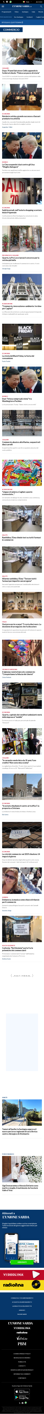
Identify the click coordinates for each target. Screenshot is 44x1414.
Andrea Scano (6, 959)
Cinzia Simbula (6, 677)
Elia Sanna (5, 814)
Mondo (40, 12)
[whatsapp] (10, 2)
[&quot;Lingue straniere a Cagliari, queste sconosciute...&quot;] (22, 473)
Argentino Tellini (7, 127)
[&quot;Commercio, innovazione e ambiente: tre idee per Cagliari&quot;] (22, 287)
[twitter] (4, 2)
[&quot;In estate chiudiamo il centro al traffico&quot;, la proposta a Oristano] (22, 787)
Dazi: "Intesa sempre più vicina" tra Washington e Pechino (17, 400)
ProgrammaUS (6, 12)
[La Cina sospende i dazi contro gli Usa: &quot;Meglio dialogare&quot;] (22, 145)
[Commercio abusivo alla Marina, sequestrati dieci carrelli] (22, 423)
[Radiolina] (22, 1285)
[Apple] (22, 1391)
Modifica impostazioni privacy (22, 1370)
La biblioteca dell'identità (22, 1306)
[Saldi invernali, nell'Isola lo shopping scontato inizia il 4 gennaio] (22, 191)
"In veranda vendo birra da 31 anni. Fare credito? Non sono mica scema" (19, 761)
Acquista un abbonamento (22, 1302)
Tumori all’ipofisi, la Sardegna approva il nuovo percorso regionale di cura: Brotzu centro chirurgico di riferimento (19, 1131)
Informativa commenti (22, 1374)
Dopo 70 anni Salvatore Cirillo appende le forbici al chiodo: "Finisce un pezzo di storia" (21, 71)
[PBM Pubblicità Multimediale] (22, 1343)
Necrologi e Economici (22, 1358)
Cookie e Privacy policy (22, 1354)
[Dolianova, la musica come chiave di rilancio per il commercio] (22, 880)
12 (29, 976)
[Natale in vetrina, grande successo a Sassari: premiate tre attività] (22, 97)
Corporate (22, 1378)
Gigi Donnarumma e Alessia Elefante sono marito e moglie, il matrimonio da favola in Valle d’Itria (20, 1187)
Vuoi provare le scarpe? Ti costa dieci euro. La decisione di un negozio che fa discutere (21, 625)
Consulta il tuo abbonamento (22, 1298)
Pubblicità (22, 1362)
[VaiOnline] (22, 1339)
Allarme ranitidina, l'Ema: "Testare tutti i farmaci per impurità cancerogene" (19, 579)
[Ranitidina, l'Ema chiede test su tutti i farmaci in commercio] (22, 518)
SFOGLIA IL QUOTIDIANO (12, 22)
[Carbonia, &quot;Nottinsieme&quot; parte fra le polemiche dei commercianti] (22, 929)
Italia (33, 12)
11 (26, 976)
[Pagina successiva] (11, 975)
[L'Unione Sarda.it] (22, 6)
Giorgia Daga (6, 269)
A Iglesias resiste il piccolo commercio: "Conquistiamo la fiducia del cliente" (18, 673)
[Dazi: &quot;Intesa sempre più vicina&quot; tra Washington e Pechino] (22, 380)
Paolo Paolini (6, 361)
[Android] (22, 1397)
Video (17, 12)
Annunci (22, 1310)
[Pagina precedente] (33, 975)
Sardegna (25, 12)
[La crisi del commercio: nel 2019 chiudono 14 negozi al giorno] (22, 835)
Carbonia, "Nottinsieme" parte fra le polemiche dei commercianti (17, 949)
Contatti (22, 1366)
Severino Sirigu (6, 910)
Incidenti (30, 17)
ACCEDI (39, 2)
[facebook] (7, 2)
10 (24, 976)
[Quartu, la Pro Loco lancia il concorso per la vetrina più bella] (22, 239)
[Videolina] (22, 1275)
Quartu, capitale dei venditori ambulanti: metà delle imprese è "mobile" (22, 716)
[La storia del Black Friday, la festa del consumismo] (22, 337)
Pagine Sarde (22, 1314)
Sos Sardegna (18, 17)
